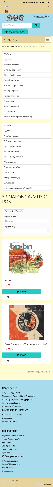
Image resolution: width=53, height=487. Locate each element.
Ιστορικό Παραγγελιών (13, 85)
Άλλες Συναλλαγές (12, 106)
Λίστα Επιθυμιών (11, 80)
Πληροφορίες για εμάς (11, 393)
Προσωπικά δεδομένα (11, 403)
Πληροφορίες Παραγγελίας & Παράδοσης (18, 396)
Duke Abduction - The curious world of (25, 344)
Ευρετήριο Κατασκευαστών (13, 436)
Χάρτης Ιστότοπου (9, 421)
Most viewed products (11, 449)
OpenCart (14, 481)
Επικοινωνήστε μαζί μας (12, 415)
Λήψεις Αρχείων (11, 90)
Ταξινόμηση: (10, 217)
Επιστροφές (9, 101)
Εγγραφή (8, 59)
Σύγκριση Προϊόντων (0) (14, 211)
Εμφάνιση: (10, 227)
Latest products (8, 446)
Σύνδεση (7, 54)
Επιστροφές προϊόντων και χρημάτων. (17, 399)
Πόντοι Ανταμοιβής (12, 96)
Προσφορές (6, 453)
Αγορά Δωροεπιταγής (11, 439)
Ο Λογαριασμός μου (33, 2)
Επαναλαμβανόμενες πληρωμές (18, 117)
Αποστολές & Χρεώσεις (11, 406)
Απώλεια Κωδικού (12, 64)
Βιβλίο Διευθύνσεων (12, 75)
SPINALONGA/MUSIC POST (34, 47)
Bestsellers (6, 442)
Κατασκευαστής (13, 47)
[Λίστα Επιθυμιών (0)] (48, 2)
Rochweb (47, 485)
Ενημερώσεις (9, 111)
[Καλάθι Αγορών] (48, 6)
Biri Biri (8, 280)
